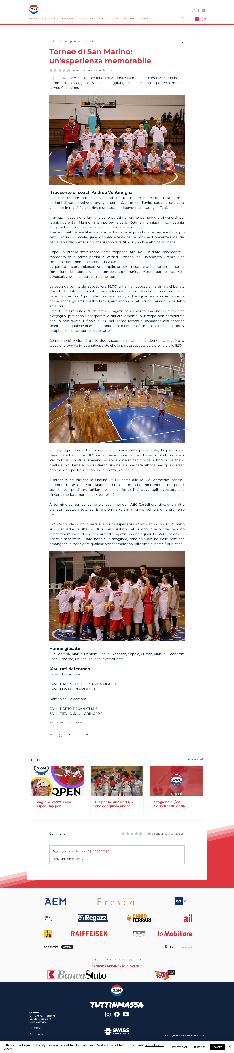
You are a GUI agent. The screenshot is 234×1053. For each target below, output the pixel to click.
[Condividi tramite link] (78, 735)
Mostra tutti (195, 759)
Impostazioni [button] (179, 1047)
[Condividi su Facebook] (51, 735)
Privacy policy (37, 1034)
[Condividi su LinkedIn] (69, 735)
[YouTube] (204, 10)
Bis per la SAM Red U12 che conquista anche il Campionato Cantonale (114, 804)
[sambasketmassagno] (199, 10)
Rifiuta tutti (199, 1047)
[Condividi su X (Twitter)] (60, 735)
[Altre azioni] (182, 41)
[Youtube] (125, 1014)
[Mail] (204, 19)
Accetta (218, 1047)
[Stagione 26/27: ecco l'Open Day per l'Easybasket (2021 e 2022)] (57, 781)
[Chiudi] (229, 1047)
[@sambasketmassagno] (193, 10)
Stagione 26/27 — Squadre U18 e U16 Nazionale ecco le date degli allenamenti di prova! (173, 804)
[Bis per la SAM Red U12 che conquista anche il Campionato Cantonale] (117, 781)
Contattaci (35, 1028)
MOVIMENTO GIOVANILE (66, 722)
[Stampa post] (87, 735)
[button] (48, 18)
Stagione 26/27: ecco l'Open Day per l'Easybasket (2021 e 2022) (53, 804)
